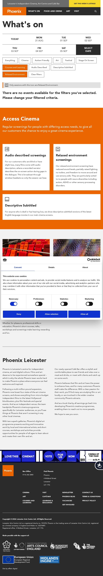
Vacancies (67, 501)
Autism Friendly (42, 60)
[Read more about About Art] (76, 251)
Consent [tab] (18, 267)
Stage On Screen (86, 60)
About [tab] (85, 267)
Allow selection (51, 314)
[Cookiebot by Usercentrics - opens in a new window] (89, 260)
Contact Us (87, 492)
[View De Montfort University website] (59, 546)
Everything (10, 60)
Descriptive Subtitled (63, 67)
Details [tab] (51, 267)
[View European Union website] (19, 559)
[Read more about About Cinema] (26, 251)
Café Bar (46, 496)
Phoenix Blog (68, 496)
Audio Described (39, 67)
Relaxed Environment (15, 74)
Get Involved (68, 505)
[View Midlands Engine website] (49, 559)
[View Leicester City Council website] (7, 546)
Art (68, 11)
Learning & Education (47, 502)
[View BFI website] (84, 546)
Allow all (84, 314)
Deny (19, 314)
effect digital (12, 568)
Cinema (24, 60)
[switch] (38, 304)
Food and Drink (53, 11)
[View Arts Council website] (30, 546)
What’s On (34, 11)
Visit (76, 11)
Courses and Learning (15, 67)
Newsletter (67, 492)
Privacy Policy (89, 501)
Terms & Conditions (91, 496)
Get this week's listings (84, 4)
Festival (68, 60)
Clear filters (36, 74)
